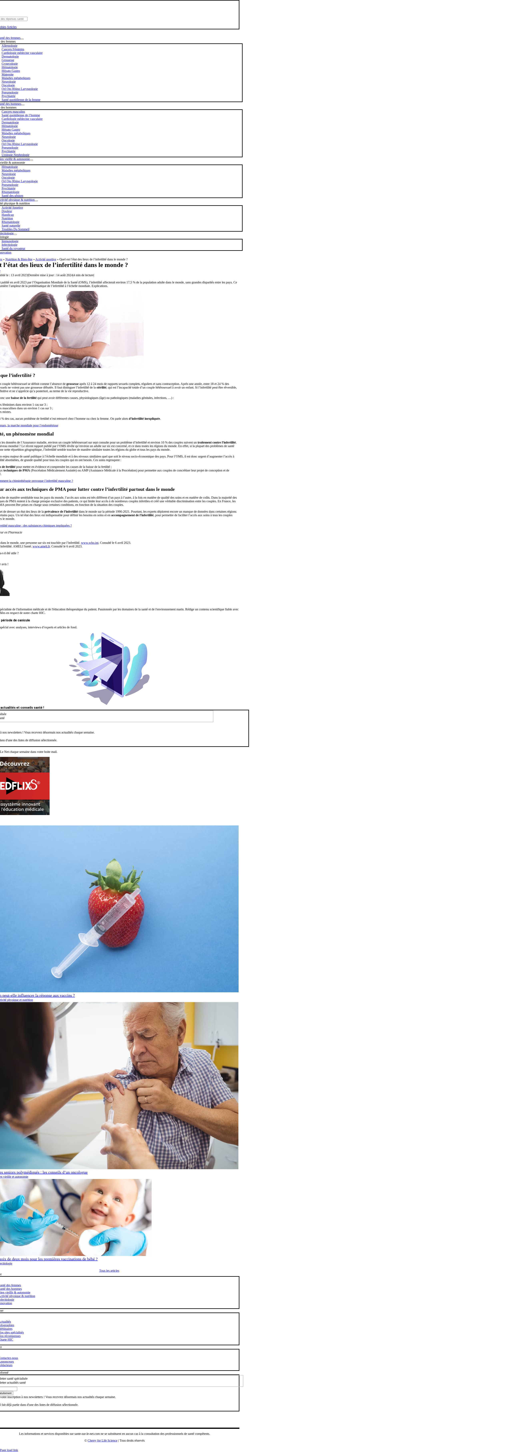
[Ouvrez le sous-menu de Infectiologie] (15, 234)
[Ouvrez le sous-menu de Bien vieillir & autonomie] (31, 160)
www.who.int (89, 542)
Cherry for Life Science (102, 1440)
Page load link (9, 1450)
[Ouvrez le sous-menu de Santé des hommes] (22, 105)
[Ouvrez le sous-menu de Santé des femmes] (22, 39)
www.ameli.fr (41, 546)
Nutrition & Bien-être (18, 259)
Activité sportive (45, 259)
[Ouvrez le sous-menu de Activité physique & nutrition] (36, 200)
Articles (12, 27)
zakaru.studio (127, 1447)
